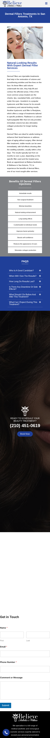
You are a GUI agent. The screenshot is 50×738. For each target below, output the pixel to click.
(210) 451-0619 (25, 425)
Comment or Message (11, 677)
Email (3, 647)
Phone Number (8, 662)
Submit (5, 705)
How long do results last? (22, 281)
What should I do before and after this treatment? (22, 295)
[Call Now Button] (6, 732)
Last (28, 640)
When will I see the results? (22, 276)
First (2, 640)
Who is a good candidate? (21, 270)
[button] (25, 270)
